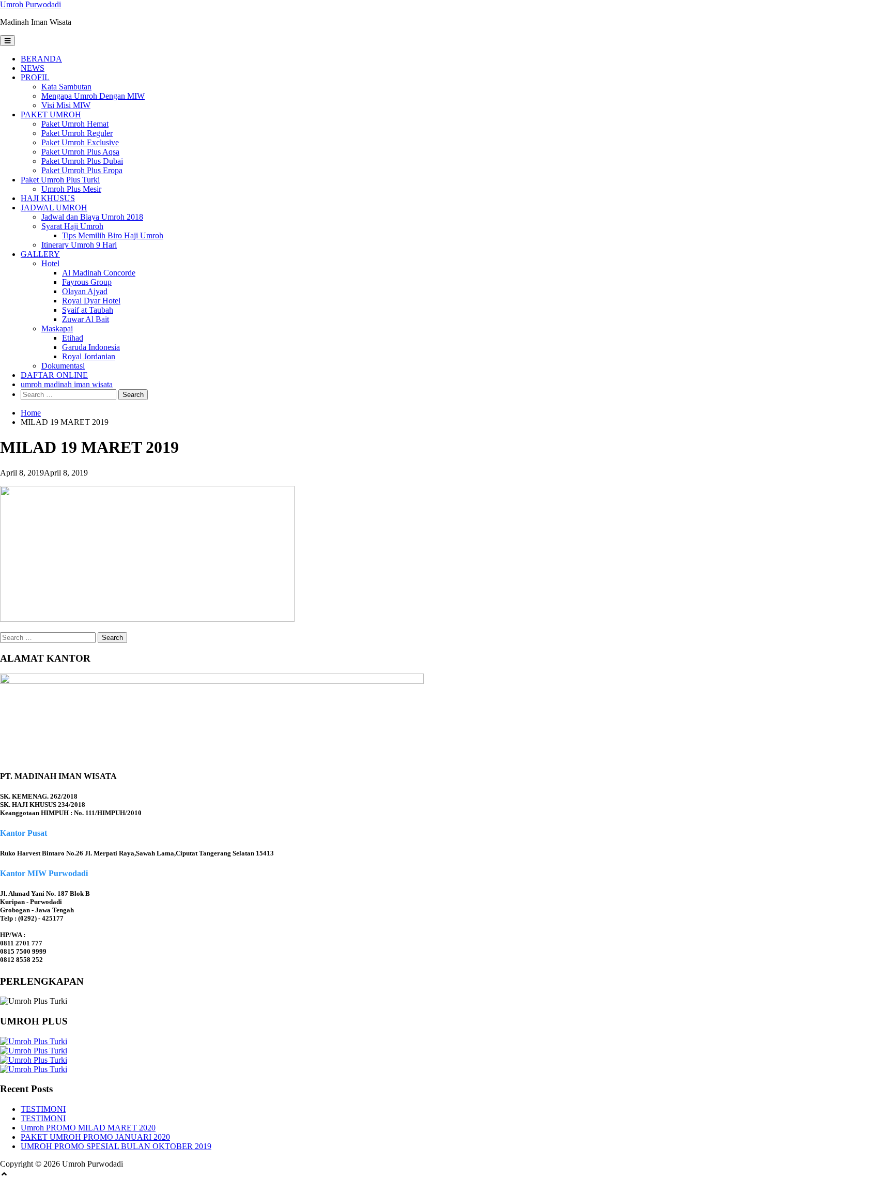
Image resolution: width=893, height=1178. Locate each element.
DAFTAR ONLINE (54, 375)
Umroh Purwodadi (30, 4)
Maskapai (57, 328)
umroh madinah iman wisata (67, 384)
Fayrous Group (87, 282)
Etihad (72, 337)
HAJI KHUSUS (48, 198)
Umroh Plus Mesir (71, 189)
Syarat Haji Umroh (72, 226)
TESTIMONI (43, 1109)
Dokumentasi (63, 365)
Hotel (50, 263)
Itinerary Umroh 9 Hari (79, 244)
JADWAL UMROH (54, 207)
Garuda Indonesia (91, 347)
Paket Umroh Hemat (75, 123)
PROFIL (35, 77)
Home (31, 412)
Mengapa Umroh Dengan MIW (93, 95)
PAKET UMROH (51, 114)
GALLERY (40, 254)
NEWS (32, 68)
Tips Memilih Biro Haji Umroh (112, 235)
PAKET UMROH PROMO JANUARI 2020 (95, 1137)
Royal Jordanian (88, 356)
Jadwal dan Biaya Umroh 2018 (92, 216)
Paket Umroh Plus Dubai (82, 161)
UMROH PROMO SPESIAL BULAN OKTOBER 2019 (116, 1146)
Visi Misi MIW (65, 105)
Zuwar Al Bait (85, 319)
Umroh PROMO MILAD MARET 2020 (88, 1127)
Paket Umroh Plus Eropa (81, 170)
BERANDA (41, 58)
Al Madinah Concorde (98, 272)
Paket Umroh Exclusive (80, 142)
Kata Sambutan (66, 86)
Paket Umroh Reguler (77, 133)
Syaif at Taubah (87, 309)
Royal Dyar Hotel (91, 300)
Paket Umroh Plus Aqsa (80, 151)
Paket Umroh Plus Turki (60, 179)
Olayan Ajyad (84, 291)
